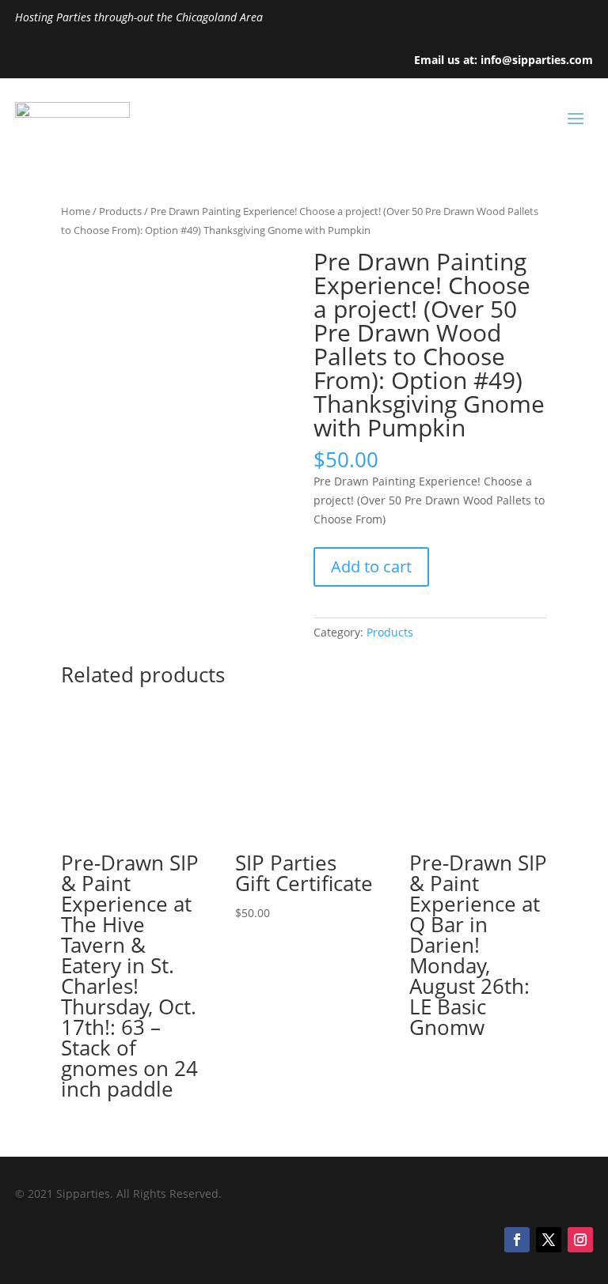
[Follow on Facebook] (517, 1239)
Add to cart (371, 566)
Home (75, 211)
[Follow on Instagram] (580, 1239)
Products (120, 211)
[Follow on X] (548, 1239)
